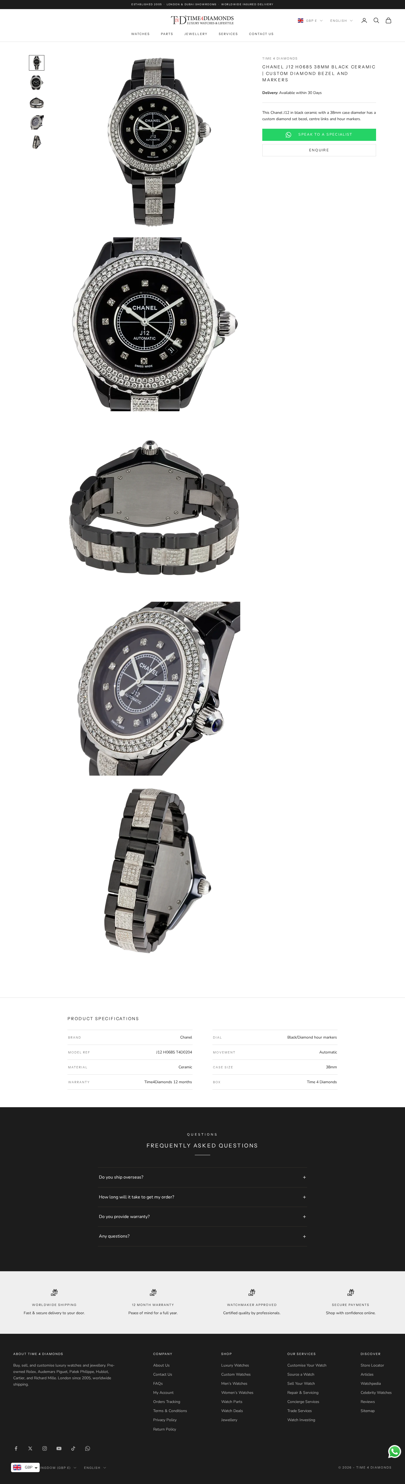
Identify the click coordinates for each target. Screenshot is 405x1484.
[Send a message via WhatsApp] (394, 1451)
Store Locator (372, 1365)
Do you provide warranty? (124, 1217)
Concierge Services (303, 1401)
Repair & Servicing (302, 1392)
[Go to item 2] (36, 82)
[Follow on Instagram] (44, 1448)
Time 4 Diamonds (280, 58)
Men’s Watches (234, 1383)
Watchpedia (371, 1383)
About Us (161, 1365)
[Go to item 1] (36, 63)
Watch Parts (231, 1401)
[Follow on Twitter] (30, 1448)
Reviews (368, 1401)
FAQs (158, 1383)
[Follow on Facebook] (16, 1448)
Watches (140, 34)
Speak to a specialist (325, 134)
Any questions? (114, 1236)
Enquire (319, 150)
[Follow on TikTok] (73, 1448)
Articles (367, 1374)
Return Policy (164, 1429)
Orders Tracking (166, 1401)
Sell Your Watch (301, 1383)
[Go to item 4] (36, 122)
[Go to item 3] (36, 102)
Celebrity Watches (376, 1392)
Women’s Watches (237, 1392)
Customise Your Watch (306, 1365)
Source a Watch (300, 1374)
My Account (163, 1392)
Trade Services (299, 1410)
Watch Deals (232, 1410)
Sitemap (368, 1410)
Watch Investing (301, 1420)
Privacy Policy (165, 1420)
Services (228, 34)
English (338, 21)
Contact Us (261, 34)
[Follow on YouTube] (59, 1448)
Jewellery (196, 34)
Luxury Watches (235, 1365)
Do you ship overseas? (121, 1177)
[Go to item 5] (36, 142)
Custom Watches (236, 1374)
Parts (167, 34)
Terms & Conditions (170, 1410)
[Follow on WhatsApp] (87, 1448)
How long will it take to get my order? (136, 1197)
